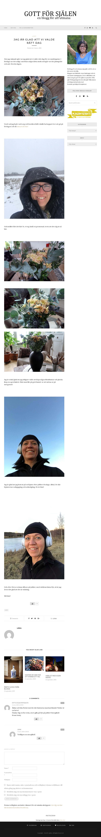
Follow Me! (62, 820)
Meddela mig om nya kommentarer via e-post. (24, 792)
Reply (62, 703)
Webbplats (7, 780)
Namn (6, 768)
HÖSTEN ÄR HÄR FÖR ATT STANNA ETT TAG (33, 676)
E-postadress (8, 774)
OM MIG (13, 28)
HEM (5, 28)
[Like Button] (32, 603)
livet (34, 36)
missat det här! (22, 126)
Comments (14, 618)
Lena (55, 618)
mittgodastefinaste (20, 703)
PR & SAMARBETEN (26, 28)
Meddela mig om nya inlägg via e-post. (21, 795)
